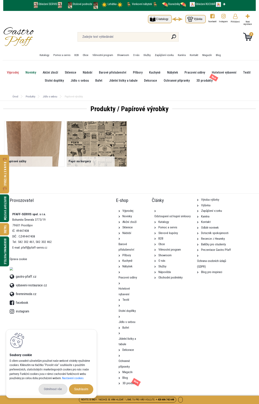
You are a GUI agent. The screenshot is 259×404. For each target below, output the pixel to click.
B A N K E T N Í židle (5, 174)
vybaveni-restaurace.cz (31, 284)
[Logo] (28, 37)
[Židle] (128, 4)
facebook (13, 302)
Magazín (207, 55)
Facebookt (212, 21)
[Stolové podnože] (70, 4)
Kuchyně (154, 72)
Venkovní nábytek (142, 4)
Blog (218, 55)
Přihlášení (235, 22)
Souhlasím (81, 389)
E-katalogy (162, 19)
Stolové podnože (83, 4)
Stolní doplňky (54, 80)
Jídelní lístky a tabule (123, 80)
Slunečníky (174, 4)
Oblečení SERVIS (47, 4)
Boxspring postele (5, 251)
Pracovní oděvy (195, 72)
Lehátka (112, 4)
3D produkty (204, 80)
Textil (247, 72)
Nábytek (172, 72)
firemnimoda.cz (26, 293)
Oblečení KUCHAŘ (205, 4)
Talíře (5, 229)
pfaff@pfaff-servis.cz (34, 247)
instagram (13, 310)
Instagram (223, 21)
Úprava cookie (18, 259)
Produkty (30, 96)
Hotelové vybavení (224, 72)
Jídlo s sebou (80, 80)
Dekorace (150, 80)
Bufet (98, 80)
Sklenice (70, 72)
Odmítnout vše (53, 389)
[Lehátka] (104, 4)
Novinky (30, 72)
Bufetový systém (5, 208)
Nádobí (87, 72)
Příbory (138, 72)
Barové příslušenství (112, 72)
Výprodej (13, 72)
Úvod (15, 96)
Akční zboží (50, 72)
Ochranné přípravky (177, 80)
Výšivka (198, 19)
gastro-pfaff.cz (26, 275)
